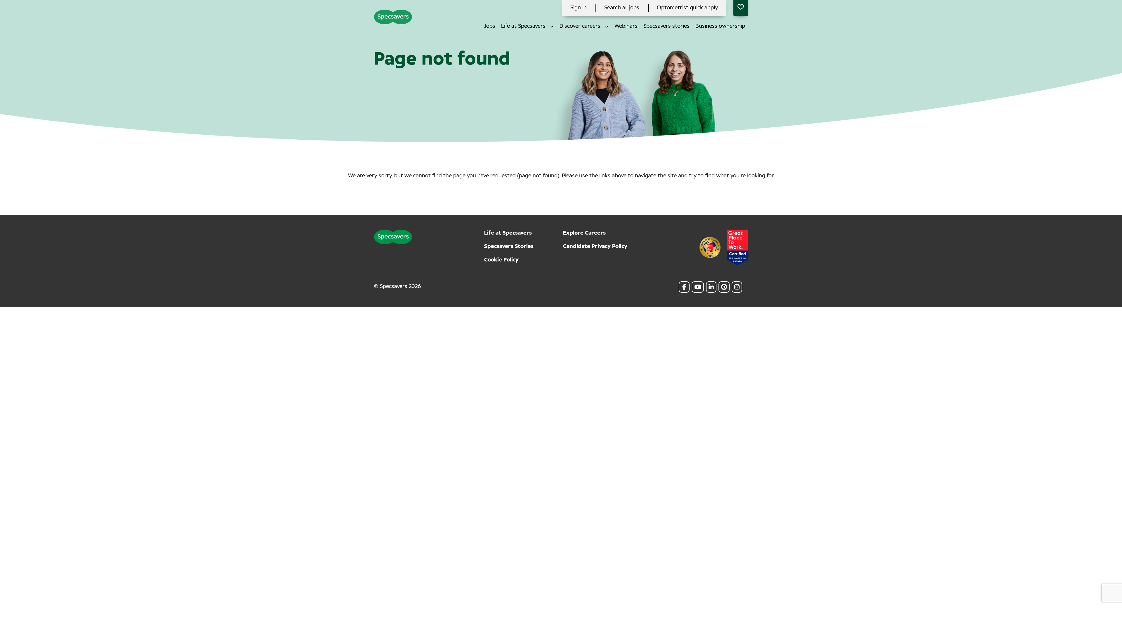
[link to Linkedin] (711, 287)
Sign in (578, 8)
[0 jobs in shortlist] (740, 8)
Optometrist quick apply (687, 8)
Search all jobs (621, 8)
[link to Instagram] (737, 287)
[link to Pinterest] (724, 287)
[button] (552, 26)
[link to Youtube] (698, 287)
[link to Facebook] (684, 287)
